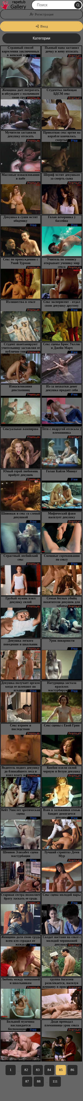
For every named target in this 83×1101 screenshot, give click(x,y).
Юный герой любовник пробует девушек (20, 473)
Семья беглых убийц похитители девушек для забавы (61, 602)
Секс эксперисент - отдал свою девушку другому (61, 303)
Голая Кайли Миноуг (61, 471)
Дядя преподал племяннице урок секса (61, 1023)
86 (72, 1070)
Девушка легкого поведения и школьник (20, 642)
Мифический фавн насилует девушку (62, 515)
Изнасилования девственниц (20, 388)
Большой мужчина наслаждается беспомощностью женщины (20, 1027)
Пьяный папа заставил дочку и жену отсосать (62, 49)
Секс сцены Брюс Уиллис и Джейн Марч (61, 346)
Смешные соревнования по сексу (62, 557)
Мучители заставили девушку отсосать (20, 134)
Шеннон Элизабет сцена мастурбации (20, 854)
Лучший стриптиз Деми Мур (61, 854)
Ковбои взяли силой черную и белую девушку (61, 769)
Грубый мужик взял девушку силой (21, 600)
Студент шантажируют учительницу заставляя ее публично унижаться (20, 347)
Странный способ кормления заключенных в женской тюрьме (20, 51)
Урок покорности (61, 640)
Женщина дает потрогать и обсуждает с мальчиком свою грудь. (20, 93)
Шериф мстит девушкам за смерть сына (62, 176)
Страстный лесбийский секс (20, 557)
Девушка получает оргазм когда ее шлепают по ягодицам (20, 686)
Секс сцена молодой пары (62, 895)
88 (39, 1081)
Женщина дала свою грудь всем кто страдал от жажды (20, 940)
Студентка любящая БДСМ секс (62, 91)
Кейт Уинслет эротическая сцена (20, 811)
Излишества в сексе (20, 302)
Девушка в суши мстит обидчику (20, 219)
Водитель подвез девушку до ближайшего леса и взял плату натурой (20, 771)
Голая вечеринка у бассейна (62, 219)
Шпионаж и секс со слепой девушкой (20, 515)
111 (55, 1081)
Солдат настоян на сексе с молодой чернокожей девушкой (62, 940)
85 (61, 1070)
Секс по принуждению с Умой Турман (20, 261)
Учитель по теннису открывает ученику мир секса (62, 263)
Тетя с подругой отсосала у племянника (61, 430)
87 (27, 1081)
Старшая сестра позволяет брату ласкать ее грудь (20, 896)
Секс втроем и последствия (20, 727)
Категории (41, 38)
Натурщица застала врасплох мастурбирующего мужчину (61, 688)
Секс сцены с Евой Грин (62, 725)
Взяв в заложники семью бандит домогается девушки (61, 813)
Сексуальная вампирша (20, 429)
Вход (44, 26)
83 (38, 1070)
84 (49, 1070)
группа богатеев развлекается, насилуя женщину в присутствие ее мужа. (61, 985)
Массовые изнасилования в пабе (21, 176)
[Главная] (15, 5)
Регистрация (44, 14)
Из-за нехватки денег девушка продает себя (62, 388)
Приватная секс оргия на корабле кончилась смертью (61, 136)
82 (26, 1070)
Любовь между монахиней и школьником (20, 981)
